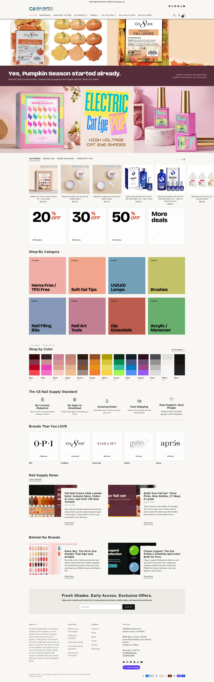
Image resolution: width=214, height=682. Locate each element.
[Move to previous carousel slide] (99, 148)
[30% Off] (87, 226)
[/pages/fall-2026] (107, 52)
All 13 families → (178, 350)
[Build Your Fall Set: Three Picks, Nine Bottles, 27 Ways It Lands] (132, 505)
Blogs (93, 637)
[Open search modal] (174, 15)
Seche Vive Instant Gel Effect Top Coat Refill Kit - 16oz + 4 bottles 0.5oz (170, 199)
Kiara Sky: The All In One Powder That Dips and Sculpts (81, 554)
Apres (158, 463)
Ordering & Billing (75, 642)
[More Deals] (166, 226)
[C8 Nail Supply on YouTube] (184, 6)
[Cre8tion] (75, 446)
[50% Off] (126, 226)
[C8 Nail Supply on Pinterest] (178, 6)
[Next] (130, 2)
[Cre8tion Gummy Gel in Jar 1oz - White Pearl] (107, 179)
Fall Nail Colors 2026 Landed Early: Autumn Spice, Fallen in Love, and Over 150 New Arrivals (83, 497)
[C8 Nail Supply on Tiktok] (181, 6)
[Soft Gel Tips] (87, 275)
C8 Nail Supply (46, 674)
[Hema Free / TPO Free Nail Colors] (47, 275)
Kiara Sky (97, 463)
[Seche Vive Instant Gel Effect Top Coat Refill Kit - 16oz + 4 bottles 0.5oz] (170, 179)
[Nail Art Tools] (87, 316)
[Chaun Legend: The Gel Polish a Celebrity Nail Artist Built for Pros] (132, 561)
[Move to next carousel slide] (114, 148)
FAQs (93, 633)
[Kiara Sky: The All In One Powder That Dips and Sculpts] (53, 561)
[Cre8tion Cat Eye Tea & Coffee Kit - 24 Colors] (43, 179)
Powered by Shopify (35, 676)
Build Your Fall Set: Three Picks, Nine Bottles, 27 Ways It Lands (162, 496)
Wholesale (95, 649)
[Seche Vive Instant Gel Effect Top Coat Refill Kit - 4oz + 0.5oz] (138, 179)
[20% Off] (47, 226)
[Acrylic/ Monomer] (166, 316)
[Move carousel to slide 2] (105, 148)
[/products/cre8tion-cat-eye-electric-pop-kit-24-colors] (107, 119)
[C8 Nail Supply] (41, 8)
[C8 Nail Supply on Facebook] (170, 6)
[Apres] (170, 446)
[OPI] (43, 446)
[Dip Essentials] (126, 316)
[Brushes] (166, 275)
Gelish (127, 463)
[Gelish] (138, 446)
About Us (95, 629)
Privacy (94, 645)
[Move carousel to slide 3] (108, 148)
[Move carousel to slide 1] (103, 148)
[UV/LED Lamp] (126, 275)
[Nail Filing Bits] (47, 316)
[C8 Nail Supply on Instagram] (172, 6)
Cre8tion (64, 463)
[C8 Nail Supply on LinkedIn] (175, 6)
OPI (30, 463)
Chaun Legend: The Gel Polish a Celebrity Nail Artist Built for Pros (162, 554)
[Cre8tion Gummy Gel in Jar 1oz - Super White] (75, 179)
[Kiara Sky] (107, 446)
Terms (93, 641)
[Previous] (83, 2)
